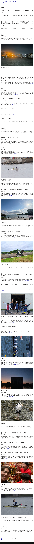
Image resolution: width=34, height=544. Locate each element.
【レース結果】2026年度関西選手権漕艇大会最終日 (14, 189)
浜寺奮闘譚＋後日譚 (6, 180)
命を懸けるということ (6, 118)
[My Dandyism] (17, 378)
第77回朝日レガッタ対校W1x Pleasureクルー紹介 (14, 517)
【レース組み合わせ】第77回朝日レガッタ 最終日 (14, 433)
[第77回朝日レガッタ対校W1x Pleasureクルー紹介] (17, 504)
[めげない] (17, 410)
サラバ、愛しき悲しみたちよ (8, 108)
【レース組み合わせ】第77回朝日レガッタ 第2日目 (14, 452)
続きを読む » (16, 94)
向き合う (3, 128)
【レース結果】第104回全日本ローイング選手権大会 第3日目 (17, 284)
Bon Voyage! (4, 527)
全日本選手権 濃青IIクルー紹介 (9, 326)
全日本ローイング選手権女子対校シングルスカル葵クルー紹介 (17, 316)
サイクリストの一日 (6, 222)
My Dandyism (4, 390)
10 (12, 538)
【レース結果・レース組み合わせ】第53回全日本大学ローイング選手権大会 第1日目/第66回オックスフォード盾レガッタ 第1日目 (17, 23)
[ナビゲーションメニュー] (32, 2)
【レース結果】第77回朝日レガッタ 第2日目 (13, 442)
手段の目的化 (4, 264)
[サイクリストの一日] (17, 209)
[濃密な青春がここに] (17, 55)
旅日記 (2, 147)
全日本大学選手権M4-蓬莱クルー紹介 (10, 98)
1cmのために (4, 358)
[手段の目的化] (17, 251)
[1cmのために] (17, 346)
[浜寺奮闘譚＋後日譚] (17, 167)
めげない (3, 423)
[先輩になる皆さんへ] (17, 472)
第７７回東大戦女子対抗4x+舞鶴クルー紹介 (12, 232)
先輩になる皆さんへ (6, 484)
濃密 (2, 88)
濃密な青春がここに (6, 67)
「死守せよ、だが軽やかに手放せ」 (10, 137)
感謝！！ (3, 35)
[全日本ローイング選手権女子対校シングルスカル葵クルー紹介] (17, 304)
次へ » (16, 538)
